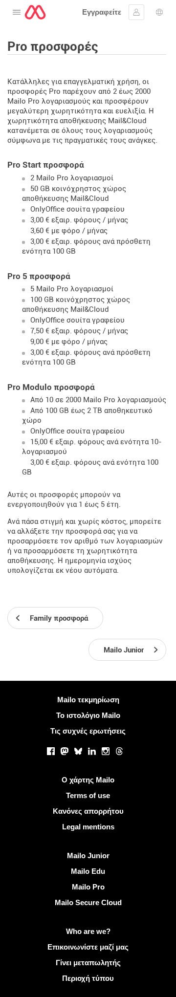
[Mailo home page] (35, 12)
